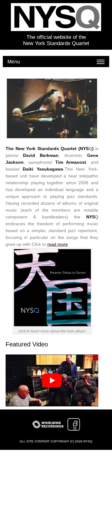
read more (57, 244)
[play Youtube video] (52, 380)
